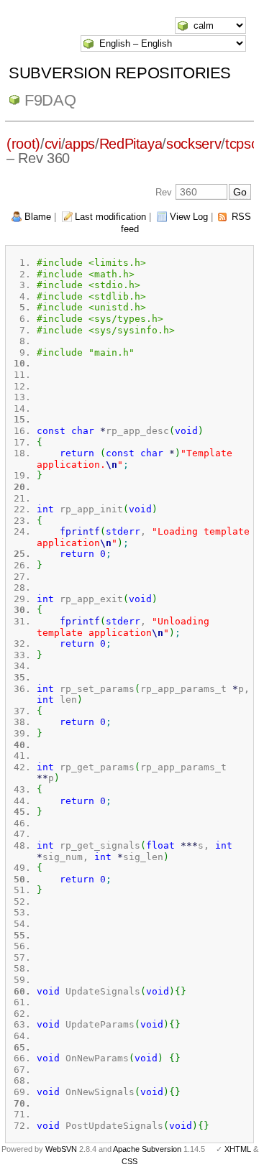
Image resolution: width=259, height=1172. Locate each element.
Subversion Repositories (120, 73)
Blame (37, 216)
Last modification (110, 216)
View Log (189, 216)
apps (80, 144)
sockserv (193, 144)
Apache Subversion (147, 1149)
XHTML (237, 1149)
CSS (129, 1161)
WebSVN (61, 1149)
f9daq (50, 100)
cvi (53, 144)
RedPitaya (131, 144)
